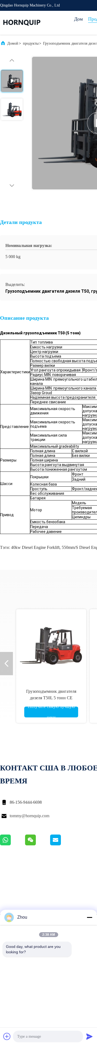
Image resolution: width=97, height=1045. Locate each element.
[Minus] (89, 917)
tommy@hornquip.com (29, 815)
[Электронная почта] (62, 844)
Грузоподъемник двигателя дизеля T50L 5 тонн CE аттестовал (51, 698)
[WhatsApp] (12, 844)
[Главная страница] (21, 23)
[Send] (89, 1036)
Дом (78, 19)
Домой (12, 43)
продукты (31, 43)
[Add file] (7, 1036)
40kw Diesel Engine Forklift (35, 547)
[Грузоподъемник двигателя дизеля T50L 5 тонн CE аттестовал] (51, 644)
